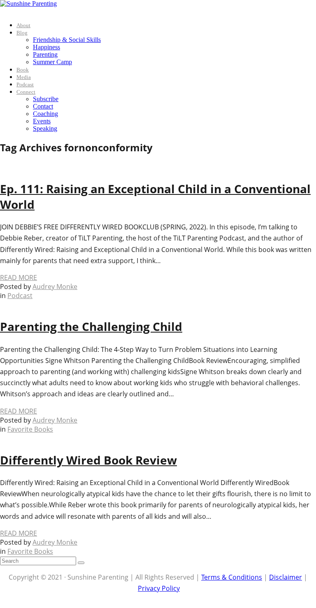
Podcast (25, 84)
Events (42, 121)
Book (22, 70)
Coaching (45, 113)
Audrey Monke (55, 286)
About (23, 25)
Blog (22, 33)
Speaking (45, 128)
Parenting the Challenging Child (91, 326)
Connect (25, 92)
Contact (43, 106)
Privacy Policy (159, 588)
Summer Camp (52, 61)
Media (23, 77)
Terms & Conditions (231, 577)
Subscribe (45, 98)
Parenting (45, 54)
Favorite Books (30, 429)
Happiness (46, 47)
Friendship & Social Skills (67, 39)
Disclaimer (285, 577)
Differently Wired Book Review (88, 460)
